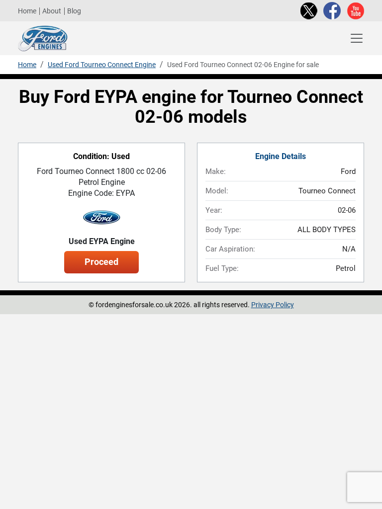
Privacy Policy (272, 305)
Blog (74, 11)
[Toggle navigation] (356, 38)
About (51, 11)
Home (27, 11)
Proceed (101, 262)
